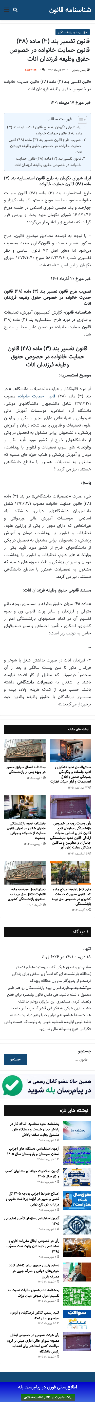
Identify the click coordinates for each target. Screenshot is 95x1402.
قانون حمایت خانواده (36, 396)
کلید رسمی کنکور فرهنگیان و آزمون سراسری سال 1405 (34, 1315)
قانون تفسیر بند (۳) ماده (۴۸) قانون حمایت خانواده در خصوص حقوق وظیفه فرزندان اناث (47, 162)
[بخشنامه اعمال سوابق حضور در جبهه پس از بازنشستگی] (25, 750)
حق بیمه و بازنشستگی (72, 32)
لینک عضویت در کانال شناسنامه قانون (48, 1397)
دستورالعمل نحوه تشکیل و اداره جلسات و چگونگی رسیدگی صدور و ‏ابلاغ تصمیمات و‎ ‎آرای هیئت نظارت (70, 774)
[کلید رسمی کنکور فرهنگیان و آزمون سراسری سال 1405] (77, 1319)
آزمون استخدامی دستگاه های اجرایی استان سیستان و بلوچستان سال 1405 (33, 1151)
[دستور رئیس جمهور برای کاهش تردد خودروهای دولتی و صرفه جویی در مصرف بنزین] (77, 1272)
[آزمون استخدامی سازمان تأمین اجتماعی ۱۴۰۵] (77, 1225)
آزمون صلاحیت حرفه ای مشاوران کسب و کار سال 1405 (32, 1173)
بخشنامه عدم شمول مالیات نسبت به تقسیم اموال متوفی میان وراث (33, 1292)
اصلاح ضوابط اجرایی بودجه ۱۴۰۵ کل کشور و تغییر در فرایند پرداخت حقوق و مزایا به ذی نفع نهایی (32, 1199)
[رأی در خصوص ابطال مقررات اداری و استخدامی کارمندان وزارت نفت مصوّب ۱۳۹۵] (77, 1247)
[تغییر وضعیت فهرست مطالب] (80, 119)
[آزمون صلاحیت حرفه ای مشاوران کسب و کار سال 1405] (77, 1177)
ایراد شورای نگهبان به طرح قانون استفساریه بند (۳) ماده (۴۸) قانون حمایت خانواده (44, 130)
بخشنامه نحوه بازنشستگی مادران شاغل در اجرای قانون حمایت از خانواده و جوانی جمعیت (26, 831)
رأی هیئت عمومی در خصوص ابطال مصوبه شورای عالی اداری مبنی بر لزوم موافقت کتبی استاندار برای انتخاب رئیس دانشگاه (33, 1343)
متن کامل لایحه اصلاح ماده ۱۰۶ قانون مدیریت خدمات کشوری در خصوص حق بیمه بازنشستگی (71, 897)
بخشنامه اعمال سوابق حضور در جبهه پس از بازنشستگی (26, 769)
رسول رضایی (79, 69)
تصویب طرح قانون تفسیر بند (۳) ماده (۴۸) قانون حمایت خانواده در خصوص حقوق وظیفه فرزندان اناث (45, 146)
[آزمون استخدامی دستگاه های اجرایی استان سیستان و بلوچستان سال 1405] (77, 1155)
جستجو (84, 1051)
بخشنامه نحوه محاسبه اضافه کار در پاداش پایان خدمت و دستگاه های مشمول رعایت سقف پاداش (34, 1129)
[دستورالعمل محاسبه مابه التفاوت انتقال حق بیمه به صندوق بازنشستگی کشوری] (25, 873)
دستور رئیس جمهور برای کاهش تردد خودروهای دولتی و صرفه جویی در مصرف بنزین (34, 1271)
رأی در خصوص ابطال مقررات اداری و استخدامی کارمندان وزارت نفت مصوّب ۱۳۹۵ (33, 1246)
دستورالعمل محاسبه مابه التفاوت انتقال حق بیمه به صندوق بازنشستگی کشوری (27, 894)
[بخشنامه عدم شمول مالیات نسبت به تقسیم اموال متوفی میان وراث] (77, 1296)
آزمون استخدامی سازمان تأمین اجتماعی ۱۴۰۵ (31, 1221)
